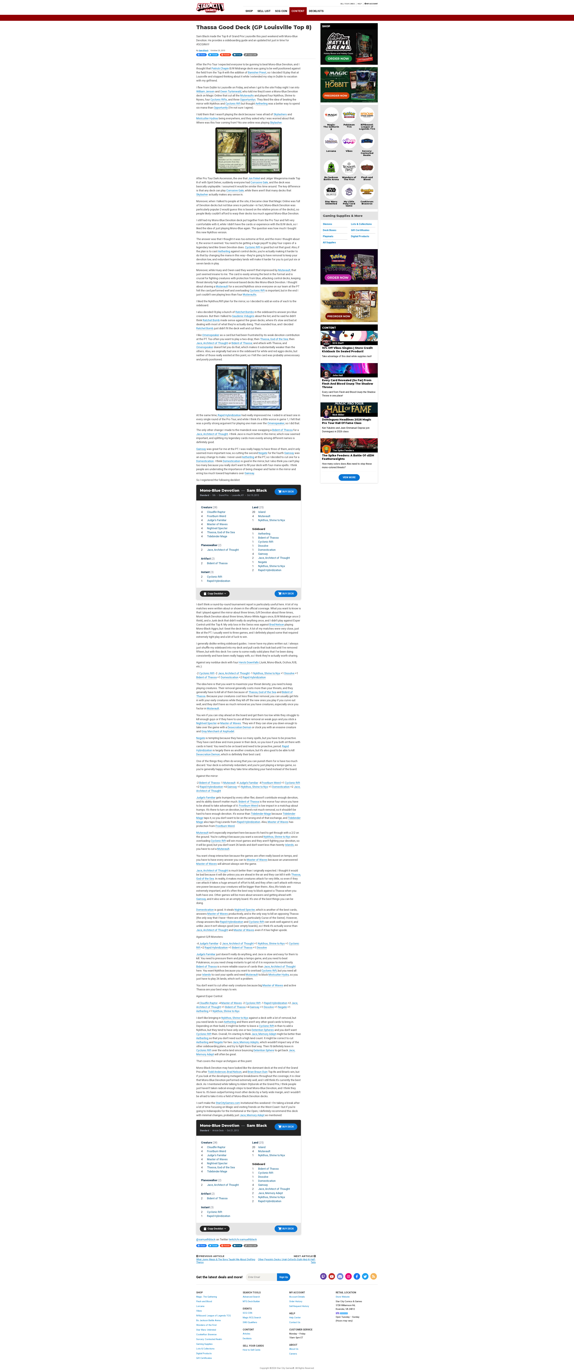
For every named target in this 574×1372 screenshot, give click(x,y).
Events (247, 1308)
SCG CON (281, 11)
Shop (249, 11)
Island (261, 512)
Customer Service (300, 1329)
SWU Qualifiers (250, 1322)
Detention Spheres (263, 1030)
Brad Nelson (276, 624)
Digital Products (360, 236)
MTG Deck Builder (251, 1301)
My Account (297, 1292)
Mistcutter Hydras (207, 118)
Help (360, 4)
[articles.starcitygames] (373, 1277)
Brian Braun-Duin (258, 1071)
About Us (293, 1349)
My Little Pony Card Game (349, 203)
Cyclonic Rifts (218, 99)
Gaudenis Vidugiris (243, 316)
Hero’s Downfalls (249, 662)
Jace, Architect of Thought (212, 343)
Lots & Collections (361, 224)
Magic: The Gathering (331, 126)
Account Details (297, 1296)
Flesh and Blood (367, 178)
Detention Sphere (264, 1050)
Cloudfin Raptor (216, 512)
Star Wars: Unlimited (331, 202)
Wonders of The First (349, 178)
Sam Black (203, 50)
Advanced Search (251, 1296)
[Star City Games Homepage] (215, 7)
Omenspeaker (210, 335)
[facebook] (357, 1277)
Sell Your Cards (347, 4)
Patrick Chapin (220, 68)
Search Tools (252, 1292)
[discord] (340, 1277)
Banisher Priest (257, 72)
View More (349, 477)
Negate (262, 453)
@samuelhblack (206, 1239)
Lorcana (331, 151)
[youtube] (332, 1277)
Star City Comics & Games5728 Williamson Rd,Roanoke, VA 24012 (349, 1305)
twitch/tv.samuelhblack (243, 1239)
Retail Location (346, 1292)
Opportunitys (248, 99)
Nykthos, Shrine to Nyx (271, 520)
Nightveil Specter (217, 528)
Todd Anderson (217, 1071)
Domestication (205, 461)
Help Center (295, 1317)
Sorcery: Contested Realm (367, 153)
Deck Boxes (329, 230)
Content (297, 11)
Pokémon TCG (349, 125)
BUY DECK (288, 491)
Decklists (316, 11)
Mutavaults (247, 95)
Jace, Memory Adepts (246, 1042)
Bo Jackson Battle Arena (331, 178)
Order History (295, 1301)
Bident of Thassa (242, 343)
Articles (246, 1333)
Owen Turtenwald (230, 91)
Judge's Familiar (216, 520)
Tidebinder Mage (217, 536)
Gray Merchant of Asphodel (217, 731)
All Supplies (329, 242)
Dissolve (263, 545)
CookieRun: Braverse (206, 1334)
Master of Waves (217, 524)
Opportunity (221, 107)
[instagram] (348, 1277)
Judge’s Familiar (248, 782)
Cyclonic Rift (233, 103)
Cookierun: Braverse (367, 202)
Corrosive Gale (259, 182)
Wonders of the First (206, 1325)
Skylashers (280, 114)
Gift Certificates (360, 230)
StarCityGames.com (228, 1102)
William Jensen (205, 91)
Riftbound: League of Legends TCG (367, 126)
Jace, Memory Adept (263, 1034)
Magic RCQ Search (252, 1317)
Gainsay (201, 449)
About (293, 1344)
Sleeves (327, 224)
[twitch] (323, 1277)
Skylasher (276, 122)
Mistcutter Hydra (278, 974)
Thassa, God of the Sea (274, 339)
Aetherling (261, 103)
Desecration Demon (239, 727)
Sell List (264, 11)
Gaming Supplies (204, 1344)
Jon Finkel (254, 178)
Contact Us (294, 1322)
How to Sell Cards (251, 1350)
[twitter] (365, 1277)
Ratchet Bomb (211, 320)
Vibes (349, 151)
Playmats (328, 236)
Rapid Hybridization (229, 415)
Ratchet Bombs (244, 312)
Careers (293, 1353)
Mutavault (284, 270)
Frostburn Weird (216, 516)
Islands (289, 844)
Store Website (343, 1296)
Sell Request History (299, 1306)
